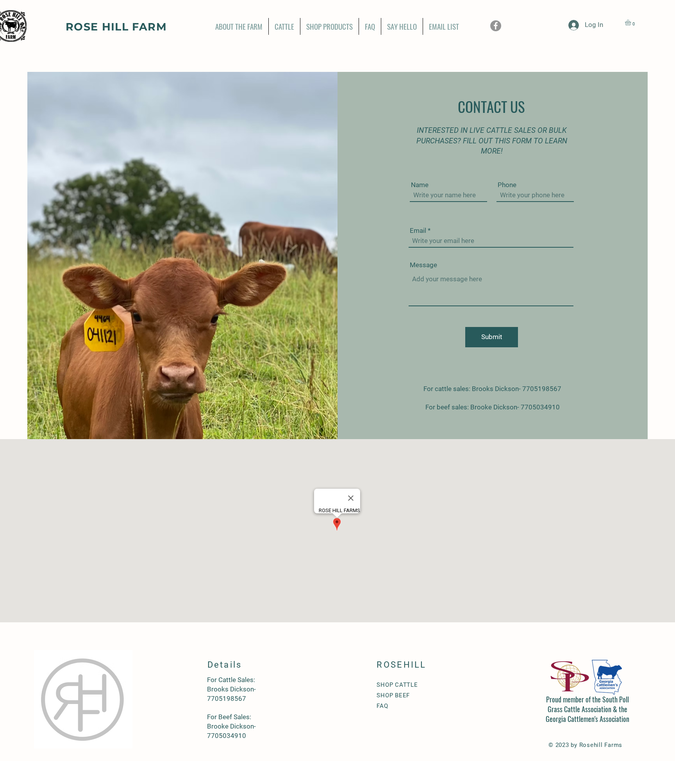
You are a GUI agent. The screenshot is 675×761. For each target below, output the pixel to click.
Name (420, 185)
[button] (631, 22)
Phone (507, 185)
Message (423, 265)
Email (418, 230)
